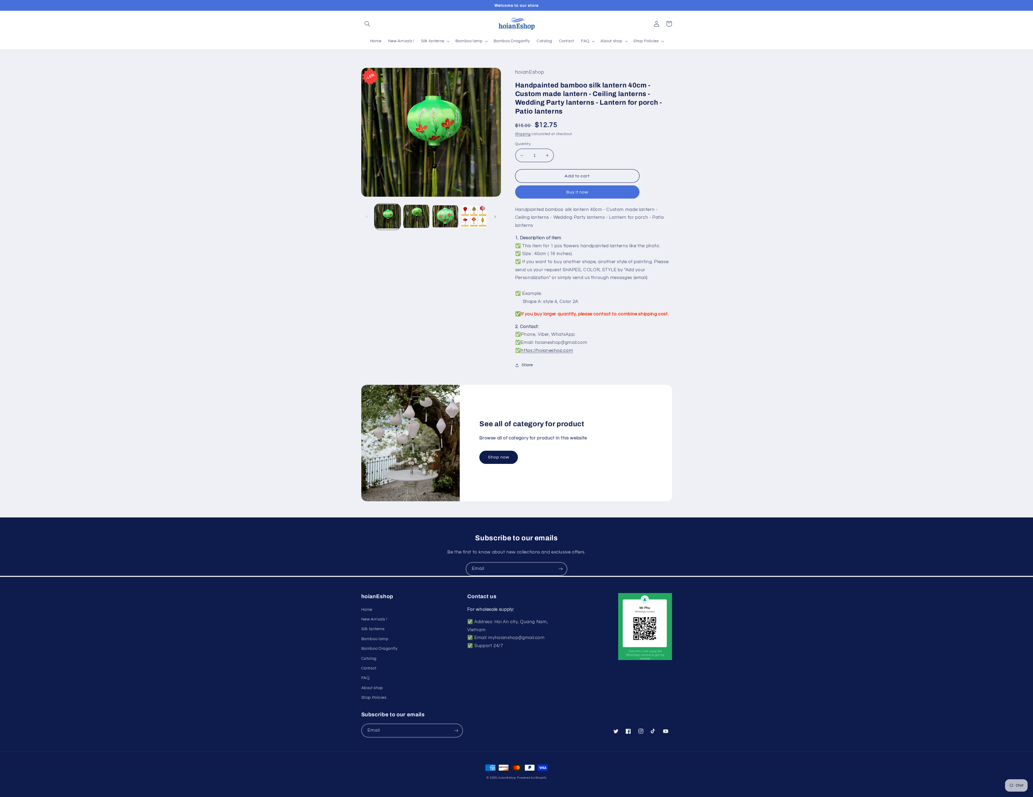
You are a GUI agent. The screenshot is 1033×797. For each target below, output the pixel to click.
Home (367, 610)
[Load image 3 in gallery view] (445, 217)
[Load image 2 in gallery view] (416, 217)
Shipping (523, 134)
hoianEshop (507, 777)
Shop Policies (374, 698)
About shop (372, 688)
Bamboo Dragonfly (379, 649)
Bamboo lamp (374, 639)
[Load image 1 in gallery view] (387, 217)
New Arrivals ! (374, 619)
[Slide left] (367, 217)
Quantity (523, 144)
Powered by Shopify (531, 777)
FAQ (365, 678)
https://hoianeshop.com (547, 350)
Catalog (369, 659)
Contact (369, 668)
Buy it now (577, 192)
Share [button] (527, 365)
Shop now (498, 457)
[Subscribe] (560, 569)
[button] (367, 23)
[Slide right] (495, 217)
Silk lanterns (373, 629)
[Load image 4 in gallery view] (474, 217)
